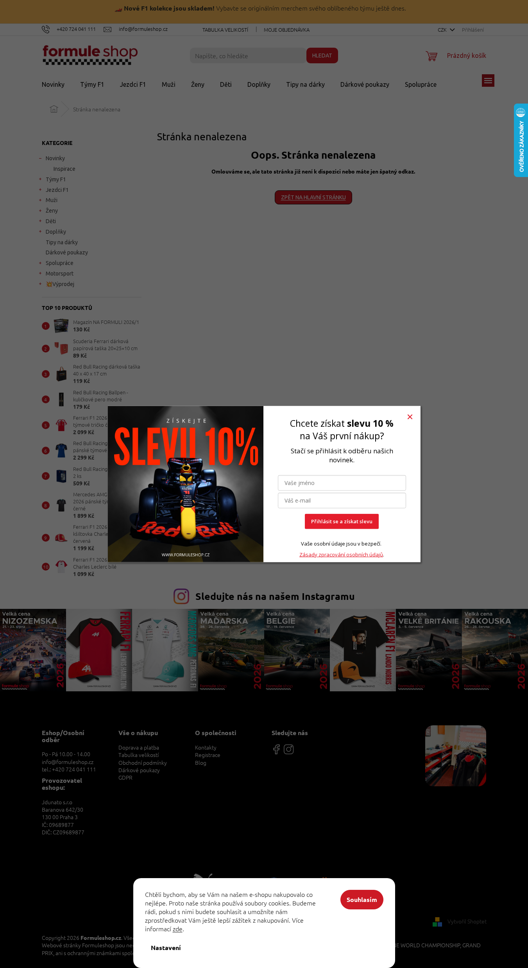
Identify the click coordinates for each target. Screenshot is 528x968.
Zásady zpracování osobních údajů (341, 554)
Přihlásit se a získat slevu (341, 521)
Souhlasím (362, 899)
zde (178, 928)
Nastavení (166, 947)
